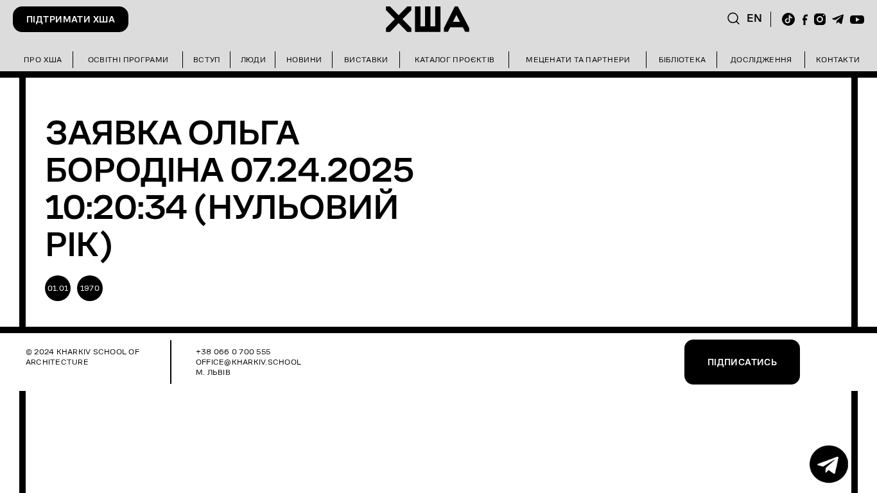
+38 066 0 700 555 (233, 351)
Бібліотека (682, 59)
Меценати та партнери (578, 59)
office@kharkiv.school (248, 362)
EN (755, 18)
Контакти (838, 59)
